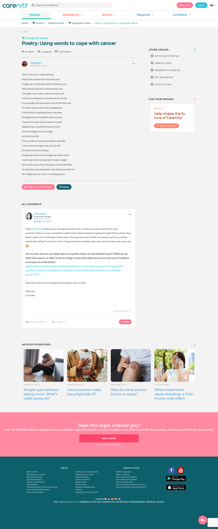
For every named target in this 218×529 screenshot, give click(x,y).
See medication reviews (126, 479)
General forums (56, 23)
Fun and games (164, 77)
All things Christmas (167, 55)
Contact (78, 489)
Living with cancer (81, 23)
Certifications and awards (86, 472)
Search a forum (123, 474)
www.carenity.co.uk (69, 502)
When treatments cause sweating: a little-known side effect (174, 394)
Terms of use (81, 484)
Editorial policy (82, 477)
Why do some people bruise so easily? (129, 392)
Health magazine (123, 472)
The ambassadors (34, 479)
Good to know (163, 84)
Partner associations (36, 482)
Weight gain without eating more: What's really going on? (41, 394)
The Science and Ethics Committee (42, 487)
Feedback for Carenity (167, 70)
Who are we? (32, 472)
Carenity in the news (84, 474)
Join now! (184, 5)
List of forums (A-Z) (124, 482)
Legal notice (80, 482)
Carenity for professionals (86, 492)
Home (25, 23)
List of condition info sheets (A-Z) (130, 484)
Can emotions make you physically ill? (84, 392)
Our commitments (35, 492)
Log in (201, 5)
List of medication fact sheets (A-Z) (131, 487)
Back (25, 32)
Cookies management (85, 487)
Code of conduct (82, 479)
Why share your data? (36, 474)
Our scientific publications (38, 489)
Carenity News (163, 62)
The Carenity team (35, 477)
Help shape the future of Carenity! (170, 115)
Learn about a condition (126, 477)
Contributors (32, 484)
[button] (36, 15)
